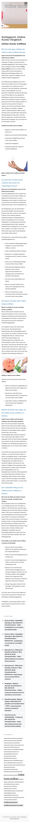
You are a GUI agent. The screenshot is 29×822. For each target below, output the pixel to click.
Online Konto (15, 775)
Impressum (23, 816)
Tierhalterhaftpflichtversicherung (10, 792)
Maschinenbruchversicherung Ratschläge (11, 771)
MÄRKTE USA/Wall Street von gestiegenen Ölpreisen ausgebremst (13, 677)
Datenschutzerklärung (14, 818)
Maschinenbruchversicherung (9, 767)
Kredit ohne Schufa (21, 764)
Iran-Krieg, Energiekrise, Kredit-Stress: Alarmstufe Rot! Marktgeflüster (13, 708)
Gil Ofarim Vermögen (13, 747)
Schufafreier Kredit (19, 790)
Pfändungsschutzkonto (10, 784)
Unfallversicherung (11, 802)
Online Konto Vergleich (19, 781)
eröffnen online (6, 747)
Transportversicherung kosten (18, 797)
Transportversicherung (8, 797)
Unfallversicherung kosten (13, 805)
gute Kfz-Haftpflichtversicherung (17, 749)
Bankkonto (6, 738)
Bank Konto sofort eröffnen (15, 740)
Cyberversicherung (16, 742)
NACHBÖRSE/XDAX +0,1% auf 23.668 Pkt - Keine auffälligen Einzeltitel (14, 643)
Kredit (16, 764)
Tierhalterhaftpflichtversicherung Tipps (11, 795)
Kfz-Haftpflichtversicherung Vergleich (13, 762)
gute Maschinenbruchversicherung (10, 751)
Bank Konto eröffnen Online (13, 738)
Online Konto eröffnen (14, 44)
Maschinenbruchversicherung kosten (11, 769)
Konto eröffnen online (11, 764)
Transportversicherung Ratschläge (10, 799)
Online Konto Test (16, 603)
